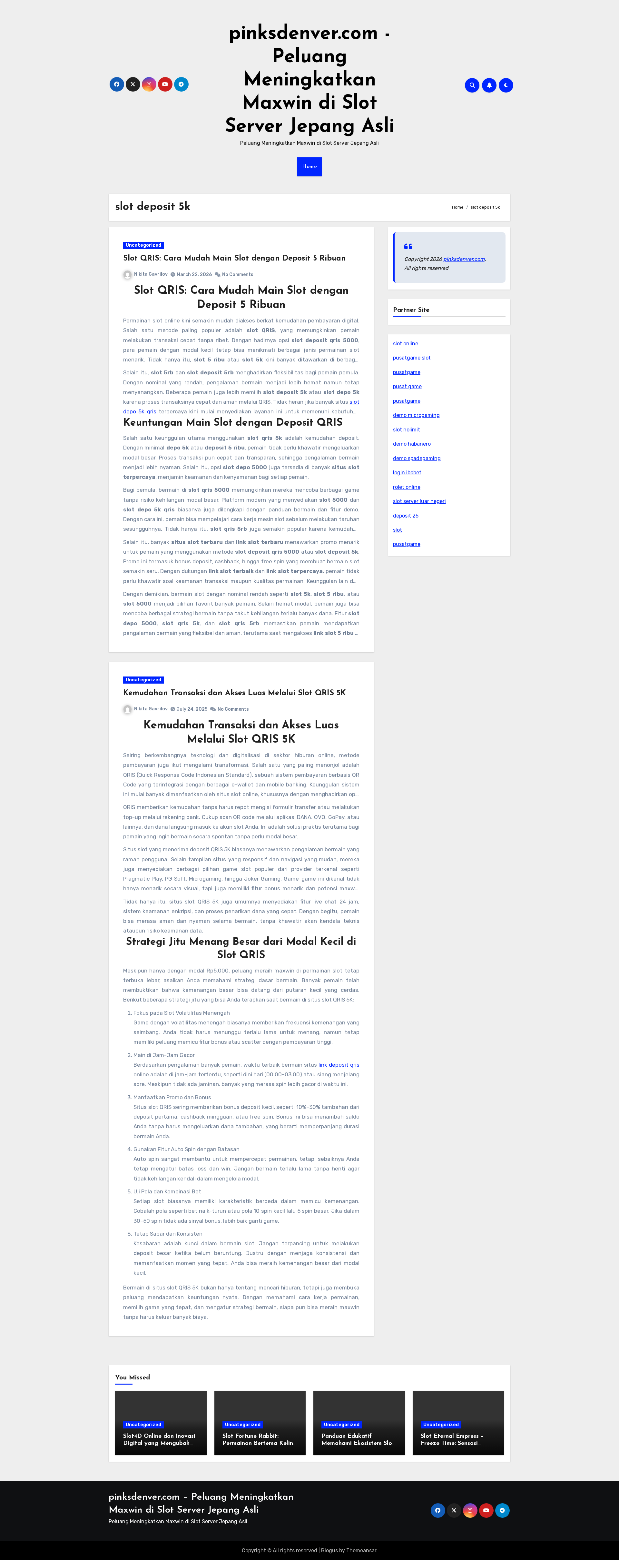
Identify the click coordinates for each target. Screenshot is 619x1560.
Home (309, 166)
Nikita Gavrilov (151, 274)
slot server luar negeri (419, 501)
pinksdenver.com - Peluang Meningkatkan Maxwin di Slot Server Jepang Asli (309, 81)
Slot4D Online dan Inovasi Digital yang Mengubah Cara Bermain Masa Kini (159, 1443)
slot (397, 530)
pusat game (407, 386)
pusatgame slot (412, 358)
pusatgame (406, 372)
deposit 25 (405, 516)
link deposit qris (339, 1064)
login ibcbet (407, 472)
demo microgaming (416, 415)
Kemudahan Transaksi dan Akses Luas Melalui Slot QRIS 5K (234, 693)
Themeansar (361, 1550)
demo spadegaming (417, 458)
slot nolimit (406, 430)
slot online (405, 344)
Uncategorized (143, 245)
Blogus (329, 1550)
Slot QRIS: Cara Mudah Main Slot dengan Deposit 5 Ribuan (234, 258)
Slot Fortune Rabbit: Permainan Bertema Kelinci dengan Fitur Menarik (260, 1443)
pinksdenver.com (464, 259)
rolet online (406, 487)
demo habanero (412, 444)
